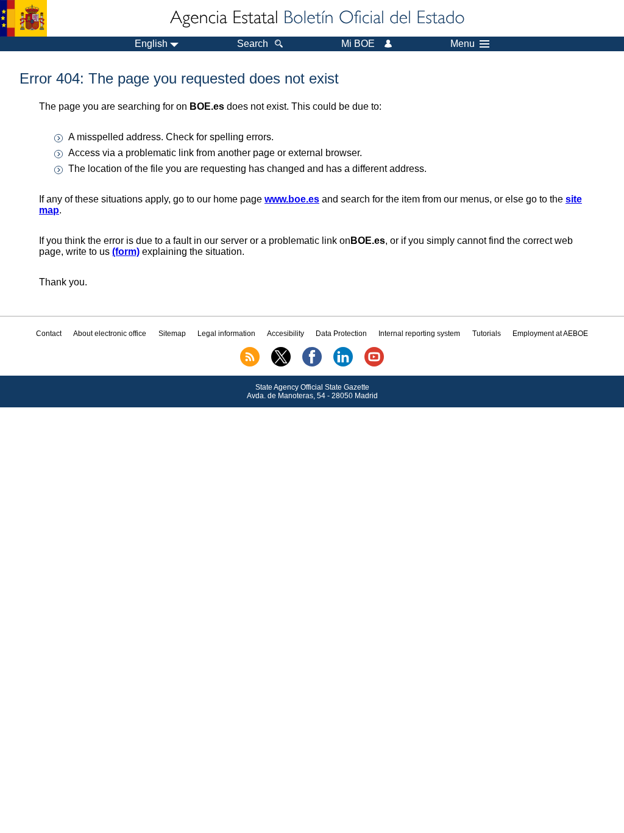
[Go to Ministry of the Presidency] (23, 18)
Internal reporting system (419, 333)
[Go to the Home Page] (316, 18)
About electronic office (109, 333)
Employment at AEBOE (550, 333)
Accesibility (285, 333)
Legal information (226, 333)
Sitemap (172, 333)
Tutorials (486, 333)
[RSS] (250, 364)
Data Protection (341, 333)
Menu (462, 44)
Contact (49, 333)
